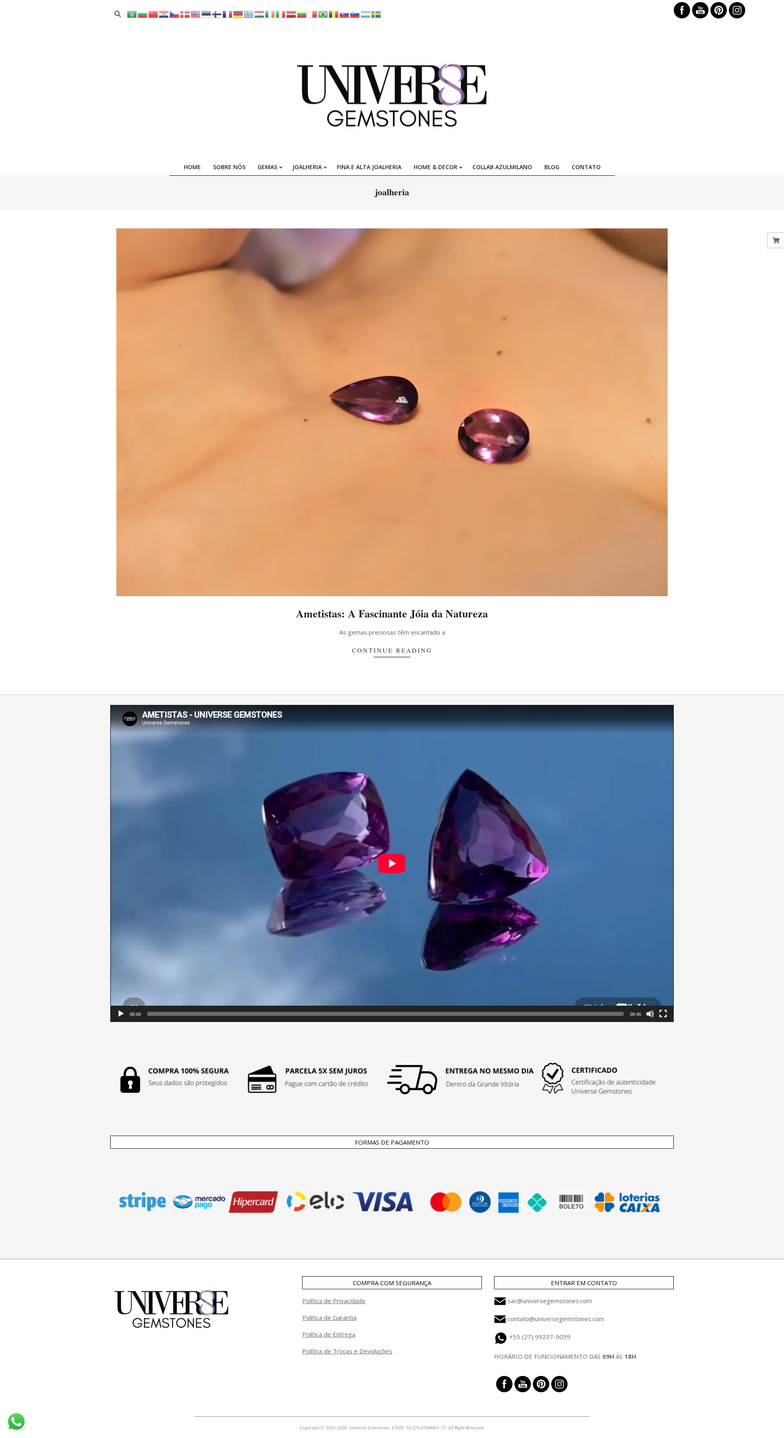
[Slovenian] (355, 13)
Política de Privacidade (333, 1301)
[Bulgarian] (143, 13)
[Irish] (270, 13)
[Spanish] (366, 13)
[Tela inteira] (663, 1014)
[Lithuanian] (302, 13)
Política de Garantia (329, 1317)
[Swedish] (376, 13)
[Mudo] (650, 1014)
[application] (392, 863)
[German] (238, 13)
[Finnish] (217, 13)
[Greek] (249, 13)
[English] (196, 13)
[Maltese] (312, 13)
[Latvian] (291, 13)
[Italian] (281, 13)
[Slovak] (344, 13)
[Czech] (174, 13)
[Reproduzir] (121, 1014)
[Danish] (185, 13)
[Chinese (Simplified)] (153, 13)
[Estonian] (206, 13)
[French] (228, 13)
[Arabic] (132, 13)
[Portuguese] (323, 13)
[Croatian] (164, 13)
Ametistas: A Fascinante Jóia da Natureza (392, 613)
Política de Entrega (328, 1334)
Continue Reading (392, 650)
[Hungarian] (259, 13)
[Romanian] (334, 13)
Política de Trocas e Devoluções (347, 1351)
